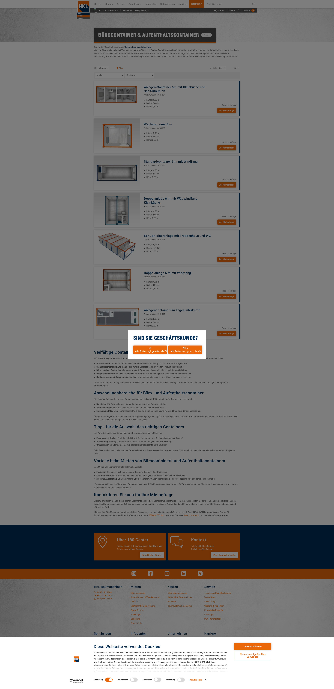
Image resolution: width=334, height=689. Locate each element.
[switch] (134, 680)
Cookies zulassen (253, 646)
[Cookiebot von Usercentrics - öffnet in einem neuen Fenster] (76, 681)
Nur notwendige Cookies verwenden (253, 655)
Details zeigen (196, 680)
